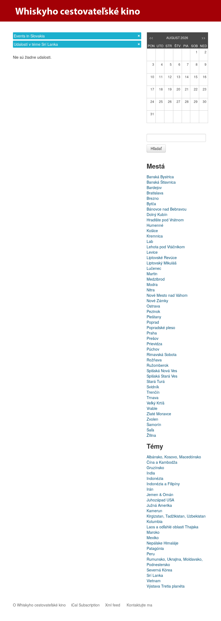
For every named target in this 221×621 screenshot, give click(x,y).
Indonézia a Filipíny (163, 483)
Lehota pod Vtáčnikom (166, 246)
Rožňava (154, 359)
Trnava (152, 397)
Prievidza (154, 343)
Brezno (153, 198)
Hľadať (156, 148)
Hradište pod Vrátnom (165, 219)
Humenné (155, 225)
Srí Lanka (155, 575)
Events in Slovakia (29, 36)
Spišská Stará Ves (162, 376)
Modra (152, 284)
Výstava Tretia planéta (166, 586)
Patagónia (155, 548)
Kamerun (154, 510)
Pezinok (153, 311)
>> (203, 37)
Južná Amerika (159, 505)
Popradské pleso (161, 327)
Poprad (153, 322)
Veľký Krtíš (155, 403)
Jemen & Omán (160, 494)
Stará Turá (156, 381)
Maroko (153, 532)
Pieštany (154, 316)
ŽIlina (151, 435)
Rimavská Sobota (162, 354)
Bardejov (154, 187)
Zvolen (152, 419)
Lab (150, 241)
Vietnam (154, 580)
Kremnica (155, 236)
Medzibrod (156, 279)
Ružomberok (157, 365)
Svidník (153, 386)
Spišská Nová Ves (162, 370)
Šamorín (154, 424)
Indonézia (155, 478)
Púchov (153, 349)
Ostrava (153, 306)
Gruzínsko (155, 467)
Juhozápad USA (160, 500)
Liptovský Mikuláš (162, 263)
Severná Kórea (159, 570)
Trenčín (153, 392)
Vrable (152, 408)
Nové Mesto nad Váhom (167, 295)
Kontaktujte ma (139, 605)
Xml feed (112, 605)
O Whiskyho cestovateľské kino (39, 605)
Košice (152, 230)
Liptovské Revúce (162, 257)
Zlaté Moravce (159, 413)
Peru (151, 553)
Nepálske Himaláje (162, 543)
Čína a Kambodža (162, 462)
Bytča (151, 203)
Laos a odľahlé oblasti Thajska (172, 526)
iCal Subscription (85, 605)
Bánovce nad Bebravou (167, 209)
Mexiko (153, 537)
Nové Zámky (157, 300)
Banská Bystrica (160, 176)
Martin (152, 273)
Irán (150, 489)
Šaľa (150, 429)
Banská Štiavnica (161, 182)
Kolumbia (155, 521)
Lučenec (154, 268)
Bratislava (155, 193)
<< (151, 37)
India (151, 473)
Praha (152, 333)
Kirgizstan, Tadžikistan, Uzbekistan (176, 516)
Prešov (152, 338)
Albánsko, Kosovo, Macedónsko (174, 456)
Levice (152, 252)
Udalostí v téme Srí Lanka (36, 44)
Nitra (151, 289)
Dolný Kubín (157, 214)
